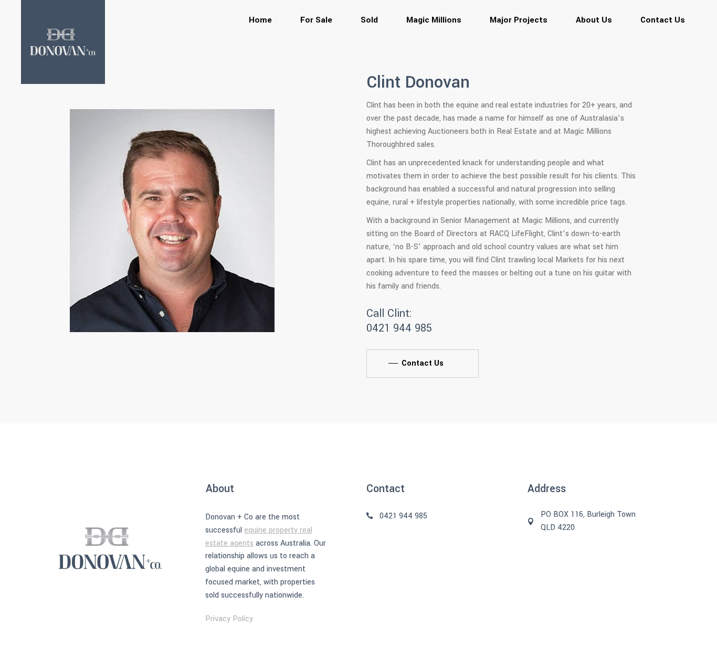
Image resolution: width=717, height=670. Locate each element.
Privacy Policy (229, 618)
